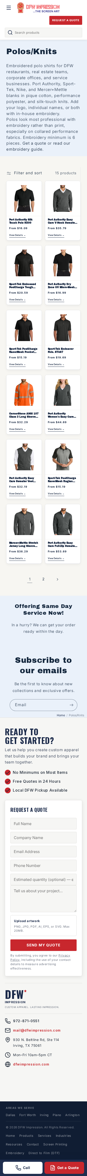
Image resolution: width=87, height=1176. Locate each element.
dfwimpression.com (31, 1064)
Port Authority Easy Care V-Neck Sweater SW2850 (62, 221)
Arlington (72, 1115)
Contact (33, 1144)
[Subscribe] (71, 705)
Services (44, 1135)
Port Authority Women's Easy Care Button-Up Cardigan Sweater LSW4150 (61, 415)
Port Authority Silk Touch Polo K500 (21, 221)
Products (26, 1135)
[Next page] (57, 579)
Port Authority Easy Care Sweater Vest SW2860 (21, 480)
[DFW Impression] (38, 7)
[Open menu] (8, 7)
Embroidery (15, 1153)
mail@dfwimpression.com (37, 1030)
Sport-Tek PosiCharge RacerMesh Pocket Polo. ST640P (23, 351)
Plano (57, 1115)
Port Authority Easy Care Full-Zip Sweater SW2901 (62, 545)
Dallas (10, 1115)
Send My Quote (43, 945)
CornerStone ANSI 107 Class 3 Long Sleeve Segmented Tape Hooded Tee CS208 (24, 415)
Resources (14, 1144)
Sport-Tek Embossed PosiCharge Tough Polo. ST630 (22, 286)
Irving (44, 1115)
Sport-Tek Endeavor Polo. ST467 (60, 350)
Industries (63, 1135)
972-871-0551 (26, 1021)
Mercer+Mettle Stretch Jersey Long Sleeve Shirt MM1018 (23, 545)
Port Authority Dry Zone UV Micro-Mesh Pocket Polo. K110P (61, 286)
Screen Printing (55, 1144)
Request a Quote (65, 20)
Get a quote (34, 143)
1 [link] (30, 579)
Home (61, 715)
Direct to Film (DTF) (44, 1153)
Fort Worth (27, 1115)
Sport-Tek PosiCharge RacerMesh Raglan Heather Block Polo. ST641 (62, 480)
